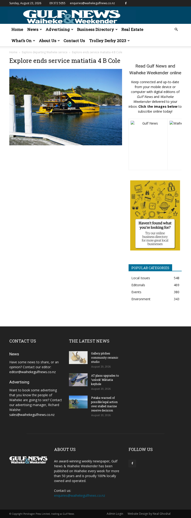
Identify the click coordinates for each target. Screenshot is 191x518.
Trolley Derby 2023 (107, 40)
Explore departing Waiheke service (45, 52)
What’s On (21, 40)
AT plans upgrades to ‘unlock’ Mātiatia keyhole (105, 380)
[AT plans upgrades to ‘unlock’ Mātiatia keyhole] (78, 379)
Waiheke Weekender (149, 72)
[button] (176, 29)
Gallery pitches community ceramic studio (104, 357)
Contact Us (74, 40)
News (32, 29)
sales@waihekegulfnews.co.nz (32, 414)
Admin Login (115, 514)
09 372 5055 (57, 3)
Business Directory (95, 29)
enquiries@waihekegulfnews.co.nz (92, 3)
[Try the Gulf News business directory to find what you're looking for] (155, 215)
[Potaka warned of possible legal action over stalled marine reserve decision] (78, 402)
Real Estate (132, 29)
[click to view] (148, 144)
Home (17, 29)
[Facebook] (125, 3)
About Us (47, 40)
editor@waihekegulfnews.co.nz (32, 372)
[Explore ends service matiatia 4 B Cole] (65, 144)
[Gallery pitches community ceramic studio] (78, 357)
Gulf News (157, 66)
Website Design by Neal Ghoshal (149, 514)
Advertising (58, 29)
